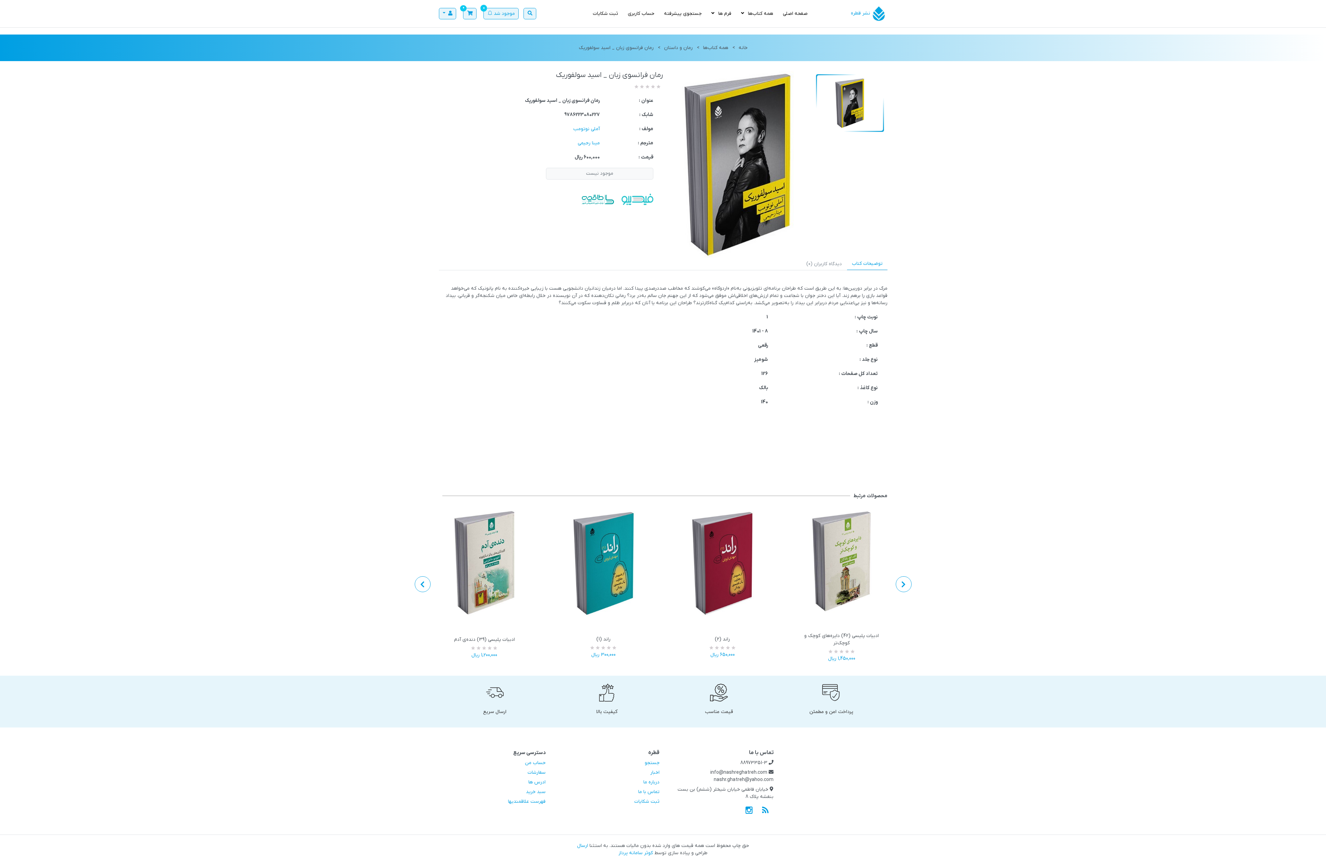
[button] (470, 14)
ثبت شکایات (605, 13)
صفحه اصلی (795, 13)
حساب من (535, 763)
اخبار (655, 772)
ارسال (582, 845)
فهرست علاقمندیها (527, 801)
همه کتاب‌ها (760, 13)
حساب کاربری (641, 13)
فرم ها (724, 13)
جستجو (652, 763)
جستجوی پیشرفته (683, 13)
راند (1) (603, 639)
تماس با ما (649, 792)
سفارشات (537, 772)
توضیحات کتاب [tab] (867, 263)
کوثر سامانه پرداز (635, 853)
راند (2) (722, 639)
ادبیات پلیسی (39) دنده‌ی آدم (484, 639)
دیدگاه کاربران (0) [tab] (824, 264)
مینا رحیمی (589, 143)
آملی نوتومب (586, 129)
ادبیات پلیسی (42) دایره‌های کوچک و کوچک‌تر (841, 639)
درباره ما (651, 782)
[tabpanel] (663, 345)
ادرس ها (537, 782)
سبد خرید (536, 792)
